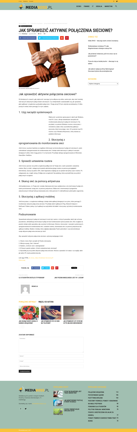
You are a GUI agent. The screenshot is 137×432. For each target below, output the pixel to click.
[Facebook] (113, 1)
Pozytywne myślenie (95, 398)
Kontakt (31, 1)
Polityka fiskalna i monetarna (99, 409)
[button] (116, 6)
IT (92, 6)
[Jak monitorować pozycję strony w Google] (58, 403)
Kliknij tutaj (22, 260)
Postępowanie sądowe (96, 395)
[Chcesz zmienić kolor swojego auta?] (58, 412)
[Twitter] (116, 1)
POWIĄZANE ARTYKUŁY (27, 302)
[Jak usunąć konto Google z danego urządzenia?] (29, 313)
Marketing (108, 6)
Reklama (25, 1)
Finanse (86, 6)
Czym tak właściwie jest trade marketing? (72, 392)
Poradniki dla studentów (97, 406)
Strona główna (22, 23)
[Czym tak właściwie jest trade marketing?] (58, 394)
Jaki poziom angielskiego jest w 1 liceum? (69, 278)
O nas (20, 1)
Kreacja (99, 6)
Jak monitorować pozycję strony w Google (73, 401)
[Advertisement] (68, 16)
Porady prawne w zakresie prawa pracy (102, 418)
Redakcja (24, 33)
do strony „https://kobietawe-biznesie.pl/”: (41, 258)
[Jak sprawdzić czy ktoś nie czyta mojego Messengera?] (73, 313)
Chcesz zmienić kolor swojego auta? (71, 410)
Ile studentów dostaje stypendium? (31, 278)
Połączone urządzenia (26, 26)
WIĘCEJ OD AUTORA (45, 302)
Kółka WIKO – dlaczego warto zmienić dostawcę (103, 41)
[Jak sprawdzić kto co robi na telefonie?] (51, 313)
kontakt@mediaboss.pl (39, 403)
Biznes (78, 6)
